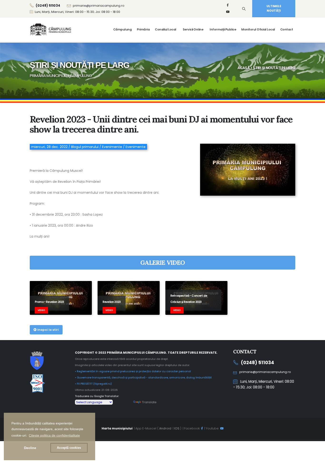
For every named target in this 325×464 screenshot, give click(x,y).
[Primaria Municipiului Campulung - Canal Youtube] (227, 12)
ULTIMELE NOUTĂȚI (273, 8)
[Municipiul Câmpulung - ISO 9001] (37, 383)
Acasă (243, 67)
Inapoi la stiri (48, 330)
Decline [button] (30, 448)
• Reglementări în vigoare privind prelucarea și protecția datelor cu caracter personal (133, 371)
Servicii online (193, 29)
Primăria (143, 29)
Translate (149, 402)
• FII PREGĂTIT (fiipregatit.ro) (93, 384)
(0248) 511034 (257, 362)
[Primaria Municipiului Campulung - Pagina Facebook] (227, 5)
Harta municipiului (117, 428)
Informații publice (223, 29)
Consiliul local (165, 29)
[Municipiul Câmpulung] (37, 359)
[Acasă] (51, 29)
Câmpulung (122, 29)
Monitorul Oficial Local (258, 29)
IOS (176, 428)
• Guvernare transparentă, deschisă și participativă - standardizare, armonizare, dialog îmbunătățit (143, 377)
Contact (286, 29)
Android (165, 428)
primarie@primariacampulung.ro (98, 6)
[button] (54, 435)
